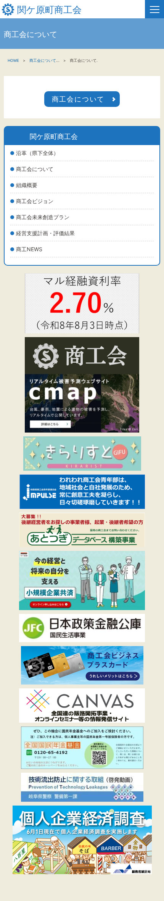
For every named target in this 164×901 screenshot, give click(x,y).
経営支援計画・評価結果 (45, 233)
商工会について (34, 169)
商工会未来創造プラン (42, 217)
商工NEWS (29, 249)
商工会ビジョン (34, 201)
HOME (13, 60)
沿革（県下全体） (37, 153)
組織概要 (26, 185)
